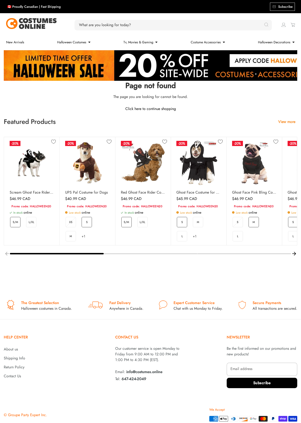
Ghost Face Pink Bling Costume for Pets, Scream (254, 192)
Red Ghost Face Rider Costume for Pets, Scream (143, 192)
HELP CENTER (16, 337)
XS (70, 222)
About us (11, 349)
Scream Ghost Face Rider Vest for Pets (32, 192)
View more (286, 121)
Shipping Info (14, 358)
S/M (15, 222)
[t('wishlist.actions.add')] (53, 142)
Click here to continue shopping (150, 108)
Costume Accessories (206, 42)
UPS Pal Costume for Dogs (86, 192)
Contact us (126, 337)
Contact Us (12, 376)
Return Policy (14, 367)
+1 (83, 236)
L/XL (31, 222)
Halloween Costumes (71, 42)
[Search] (266, 25)
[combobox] (170, 25)
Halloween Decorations (274, 42)
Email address (241, 368)
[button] (57, 253)
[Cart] (293, 24)
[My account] (283, 24)
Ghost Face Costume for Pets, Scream (198, 192)
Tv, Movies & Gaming (138, 42)
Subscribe (262, 383)
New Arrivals (15, 42)
